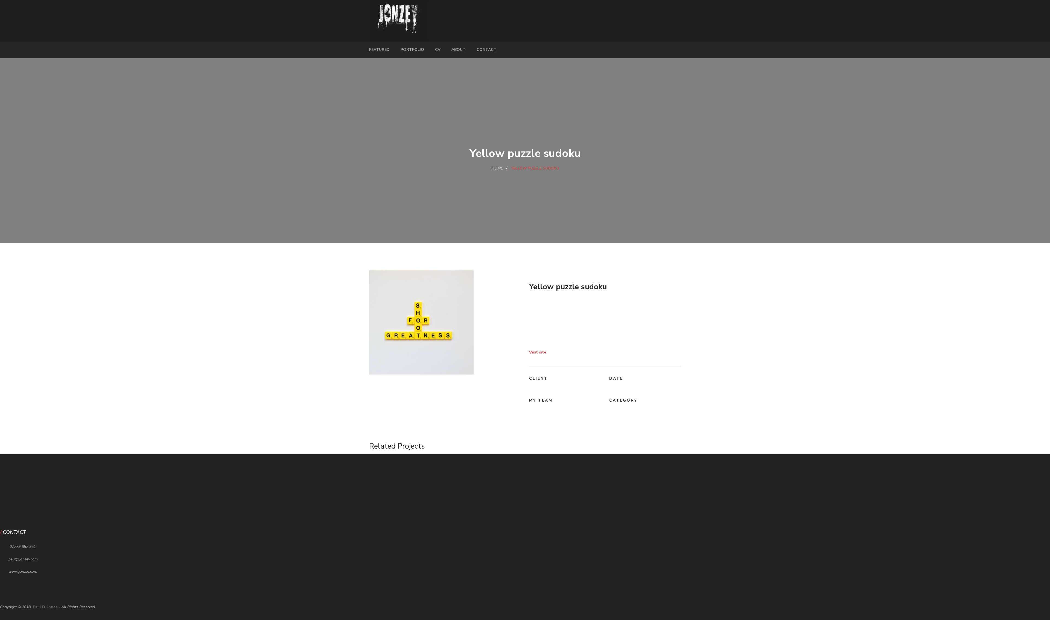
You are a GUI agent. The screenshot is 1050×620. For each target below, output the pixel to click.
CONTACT (487, 49)
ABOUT (458, 49)
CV (438, 49)
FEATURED (379, 49)
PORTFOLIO (412, 49)
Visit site (537, 352)
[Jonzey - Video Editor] (398, 20)
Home (497, 168)
